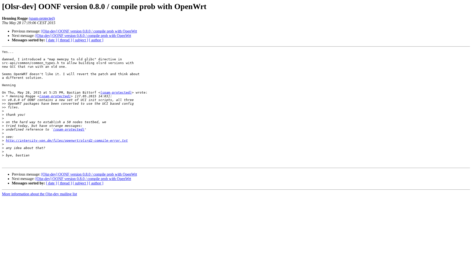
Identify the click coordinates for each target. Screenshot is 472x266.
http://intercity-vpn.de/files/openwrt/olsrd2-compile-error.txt (67, 140)
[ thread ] (65, 40)
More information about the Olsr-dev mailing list (39, 194)
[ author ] (96, 40)
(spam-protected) (42, 18)
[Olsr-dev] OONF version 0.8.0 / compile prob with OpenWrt (89, 31)
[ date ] (51, 40)
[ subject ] (80, 40)
